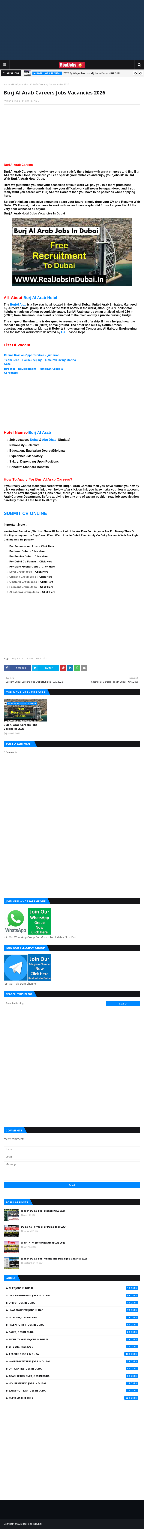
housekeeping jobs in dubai (68, 1383)
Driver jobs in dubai (68, 1302)
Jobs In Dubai (13, 101)
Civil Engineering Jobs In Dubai (68, 1295)
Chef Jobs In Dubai (68, 1288)
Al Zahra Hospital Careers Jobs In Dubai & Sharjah (101, 73)
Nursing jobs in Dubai (68, 1317)
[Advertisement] (72, 30)
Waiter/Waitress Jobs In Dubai (68, 1361)
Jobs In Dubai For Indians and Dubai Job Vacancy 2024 (54, 1258)
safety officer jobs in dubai (68, 1390)
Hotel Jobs (17, 84)
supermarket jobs (68, 1398)
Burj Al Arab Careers (22, 658)
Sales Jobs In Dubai (68, 1332)
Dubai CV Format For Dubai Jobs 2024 (43, 1226)
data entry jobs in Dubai (68, 1368)
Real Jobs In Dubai (32, 1523)
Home (7, 84)
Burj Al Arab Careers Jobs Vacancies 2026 (20, 727)
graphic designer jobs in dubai (68, 1376)
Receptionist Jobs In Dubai (68, 1324)
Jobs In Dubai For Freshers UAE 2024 (43, 1210)
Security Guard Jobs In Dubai (68, 1339)
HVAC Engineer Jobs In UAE (68, 1310)
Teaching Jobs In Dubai (68, 1354)
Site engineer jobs (68, 1346)
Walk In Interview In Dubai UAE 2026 (43, 1242)
